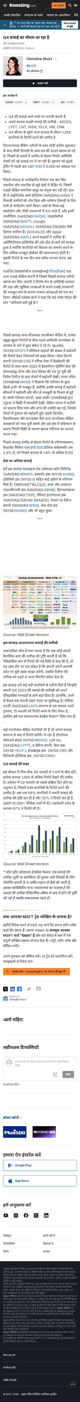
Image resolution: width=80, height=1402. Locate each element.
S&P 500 (35, 166)
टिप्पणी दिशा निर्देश (11, 1084)
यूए (70, 398)
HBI (62, 751)
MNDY (25, 474)
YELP (19, 751)
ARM (65, 195)
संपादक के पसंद (33, 15)
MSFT (25, 221)
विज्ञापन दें (48, 1243)
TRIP (30, 495)
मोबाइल (7, 1235)
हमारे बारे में (49, 1235)
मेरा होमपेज (32, 71)
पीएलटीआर (56, 271)
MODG (40, 740)
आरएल (24, 382)
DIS (26, 361)
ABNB (49, 490)
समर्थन (46, 1251)
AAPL (25, 237)
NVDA (39, 216)
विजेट (6, 1251)
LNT (32, 706)
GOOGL (26, 227)
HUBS (68, 474)
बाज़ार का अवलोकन (58, 15)
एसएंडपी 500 (33, 447)
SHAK (19, 511)
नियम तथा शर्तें (9, 1355)
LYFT (24, 745)
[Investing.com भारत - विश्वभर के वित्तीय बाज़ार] (23, 5)
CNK (49, 756)
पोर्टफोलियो (9, 1243)
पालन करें (42, 83)
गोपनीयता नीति (9, 1367)
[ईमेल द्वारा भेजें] (38, 988)
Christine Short (39, 59)
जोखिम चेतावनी (9, 1380)
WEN (33, 505)
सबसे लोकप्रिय (12, 15)
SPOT (19, 351)
